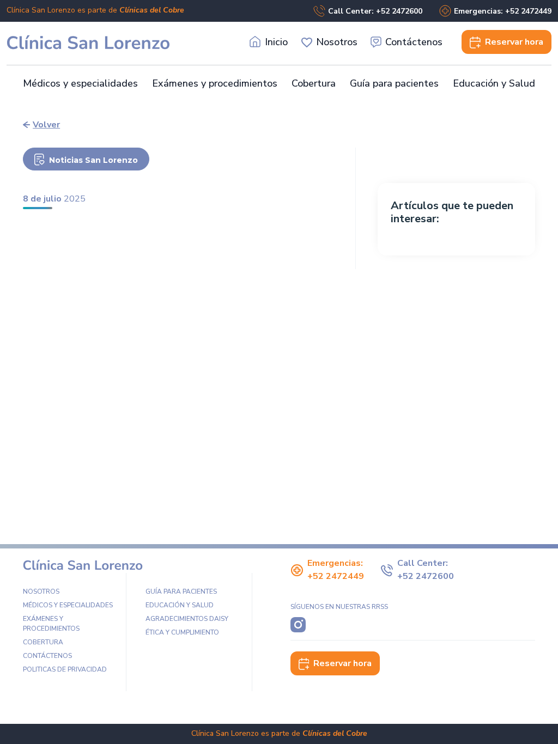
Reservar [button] (514, 42)
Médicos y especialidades (80, 83)
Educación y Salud (494, 83)
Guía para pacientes (394, 83)
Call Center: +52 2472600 (375, 11)
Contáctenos (413, 41)
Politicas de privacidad (65, 669)
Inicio (276, 41)
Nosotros (336, 41)
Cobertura (314, 83)
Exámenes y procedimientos (214, 83)
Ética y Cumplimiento (182, 632)
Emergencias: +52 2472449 (502, 11)
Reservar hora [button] (342, 663)
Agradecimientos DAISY (186, 618)
